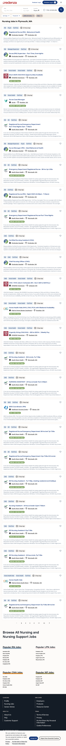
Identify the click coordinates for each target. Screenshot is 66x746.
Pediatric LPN (39, 651)
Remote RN (6, 657)
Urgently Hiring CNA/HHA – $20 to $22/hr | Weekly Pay (29, 332)
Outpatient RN (6, 663)
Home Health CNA (7, 685)
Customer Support (11, 721)
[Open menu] (61, 2)
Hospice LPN (39, 655)
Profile (6, 701)
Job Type (6, 16)
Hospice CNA (6, 683)
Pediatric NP (39, 678)
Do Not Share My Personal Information (46, 722)
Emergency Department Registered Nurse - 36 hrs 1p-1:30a (31, 169)
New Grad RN (6, 653)
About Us (7, 715)
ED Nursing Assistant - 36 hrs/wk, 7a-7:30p (24, 357)
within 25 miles (28, 16)
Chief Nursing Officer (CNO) (19, 261)
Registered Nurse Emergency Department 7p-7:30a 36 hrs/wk (32, 605)
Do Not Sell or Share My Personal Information (19, 742)
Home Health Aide (15, 580)
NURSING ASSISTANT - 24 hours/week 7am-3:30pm (28, 382)
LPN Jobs (50, 646)
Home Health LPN (40, 653)
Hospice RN (6, 655)
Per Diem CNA (6, 680)
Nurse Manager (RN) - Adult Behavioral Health (26, 148)
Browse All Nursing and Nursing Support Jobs (21, 634)
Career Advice (9, 707)
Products (40, 704)
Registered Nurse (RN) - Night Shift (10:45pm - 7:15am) (29, 194)
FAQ (5, 718)
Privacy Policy (8, 742)
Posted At (17, 16)
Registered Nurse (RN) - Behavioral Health (24, 32)
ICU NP (37, 685)
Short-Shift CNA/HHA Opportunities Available (26, 75)
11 (44, 623)
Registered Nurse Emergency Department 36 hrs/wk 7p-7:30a (32, 431)
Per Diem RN (6, 661)
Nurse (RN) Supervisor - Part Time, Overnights (26, 53)
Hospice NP (39, 676)
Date (39, 16)
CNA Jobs (17, 672)
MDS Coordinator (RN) (17, 407)
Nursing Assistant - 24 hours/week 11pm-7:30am (27, 506)
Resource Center (43, 707)
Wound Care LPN (40, 659)
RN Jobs (16, 646)
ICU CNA (5, 676)
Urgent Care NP (40, 683)
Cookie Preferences (44, 725)
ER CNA (5, 687)
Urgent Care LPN (40, 657)
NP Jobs (49, 672)
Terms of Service (43, 715)
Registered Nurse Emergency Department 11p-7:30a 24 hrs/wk (32, 456)
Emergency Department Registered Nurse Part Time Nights (31, 215)
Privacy (39, 718)
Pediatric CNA (6, 678)
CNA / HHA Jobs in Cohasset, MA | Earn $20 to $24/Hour (29, 283)
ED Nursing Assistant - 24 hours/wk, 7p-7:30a (25, 555)
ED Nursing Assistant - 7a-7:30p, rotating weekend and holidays (32, 481)
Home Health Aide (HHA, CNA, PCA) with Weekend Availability (31, 308)
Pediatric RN (6, 659)
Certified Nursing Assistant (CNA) (21, 240)
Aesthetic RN (6, 651)
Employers (40, 701)
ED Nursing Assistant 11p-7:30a (20, 530)
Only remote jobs (51, 10)
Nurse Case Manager (17, 100)
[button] (33, 34)
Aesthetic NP (39, 680)
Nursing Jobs (9, 704)
